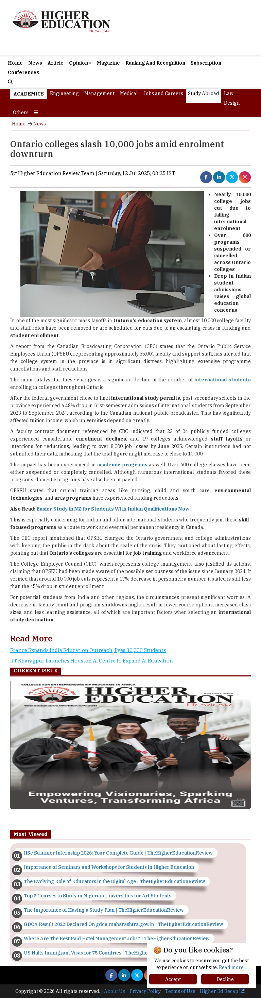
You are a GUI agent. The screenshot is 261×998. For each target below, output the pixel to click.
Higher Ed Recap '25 (223, 991)
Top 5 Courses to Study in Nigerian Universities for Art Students (97, 896)
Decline (225, 979)
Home (15, 63)
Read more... (233, 967)
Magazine (108, 63)
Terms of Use (180, 991)
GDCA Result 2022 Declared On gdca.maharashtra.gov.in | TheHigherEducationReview (123, 924)
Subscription (206, 63)
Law (228, 93)
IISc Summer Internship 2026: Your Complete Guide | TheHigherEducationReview (118, 853)
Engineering (64, 93)
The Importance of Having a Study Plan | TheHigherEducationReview (104, 910)
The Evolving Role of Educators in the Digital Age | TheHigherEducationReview (114, 881)
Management (99, 93)
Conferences (23, 72)
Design (232, 103)
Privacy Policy (145, 991)
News (35, 63)
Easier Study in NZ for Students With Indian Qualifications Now (112, 509)
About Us (114, 991)
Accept (173, 979)
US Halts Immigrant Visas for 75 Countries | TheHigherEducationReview (107, 953)
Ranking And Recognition (155, 63)
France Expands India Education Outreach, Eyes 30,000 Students (88, 650)
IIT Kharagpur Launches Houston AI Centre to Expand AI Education (91, 660)
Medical (129, 93)
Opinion (78, 63)
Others (21, 112)
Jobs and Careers (163, 93)
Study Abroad (203, 93)
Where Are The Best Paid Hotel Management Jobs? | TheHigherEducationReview (116, 938)
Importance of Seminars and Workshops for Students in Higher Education (109, 867)
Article (56, 63)
